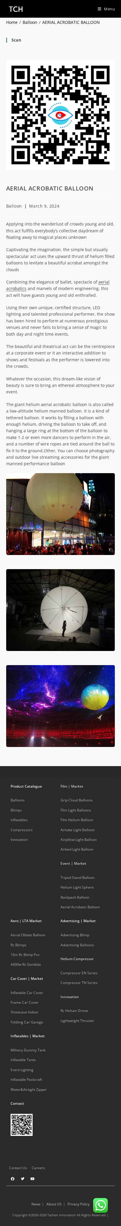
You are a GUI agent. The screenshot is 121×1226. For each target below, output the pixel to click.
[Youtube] (32, 1178)
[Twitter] (22, 1178)
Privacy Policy (79, 1204)
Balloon (14, 206)
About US (54, 1204)
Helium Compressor (77, 958)
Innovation (69, 996)
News (36, 1204)
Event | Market (73, 863)
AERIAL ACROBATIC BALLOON (71, 22)
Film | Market (71, 786)
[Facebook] (12, 1178)
